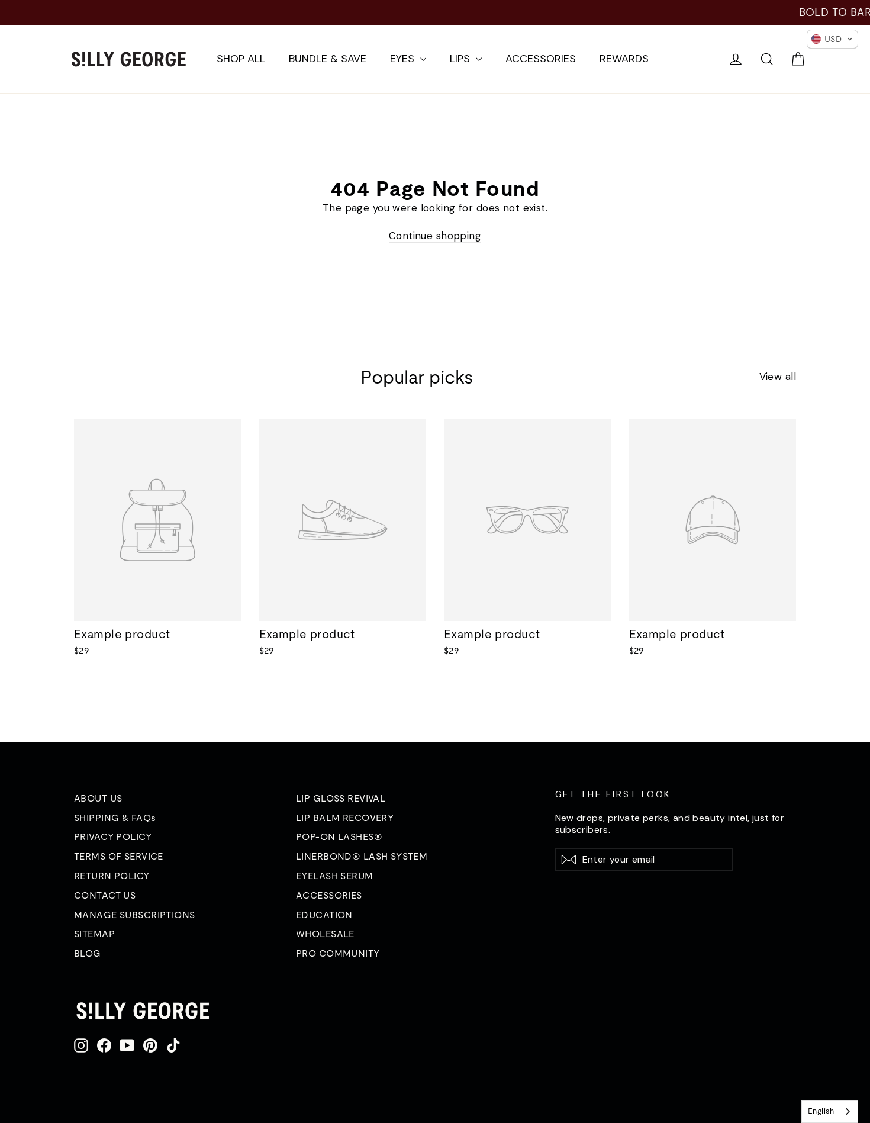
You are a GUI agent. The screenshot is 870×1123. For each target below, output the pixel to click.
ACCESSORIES (540, 59)
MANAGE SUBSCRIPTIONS (134, 914)
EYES (403, 59)
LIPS (461, 59)
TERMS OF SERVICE (118, 856)
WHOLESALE (325, 933)
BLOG (87, 953)
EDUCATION (324, 914)
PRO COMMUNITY (338, 953)
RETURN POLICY (112, 875)
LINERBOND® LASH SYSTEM (361, 856)
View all (777, 376)
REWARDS (624, 59)
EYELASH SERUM (334, 875)
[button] (832, 39)
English (821, 1110)
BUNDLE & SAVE (327, 59)
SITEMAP (94, 933)
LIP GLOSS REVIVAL (340, 798)
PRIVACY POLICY (113, 836)
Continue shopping (435, 235)
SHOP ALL (241, 59)
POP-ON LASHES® (339, 836)
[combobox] (829, 1111)
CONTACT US (105, 895)
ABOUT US (98, 798)
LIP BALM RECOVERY (345, 817)
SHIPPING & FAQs (115, 817)
